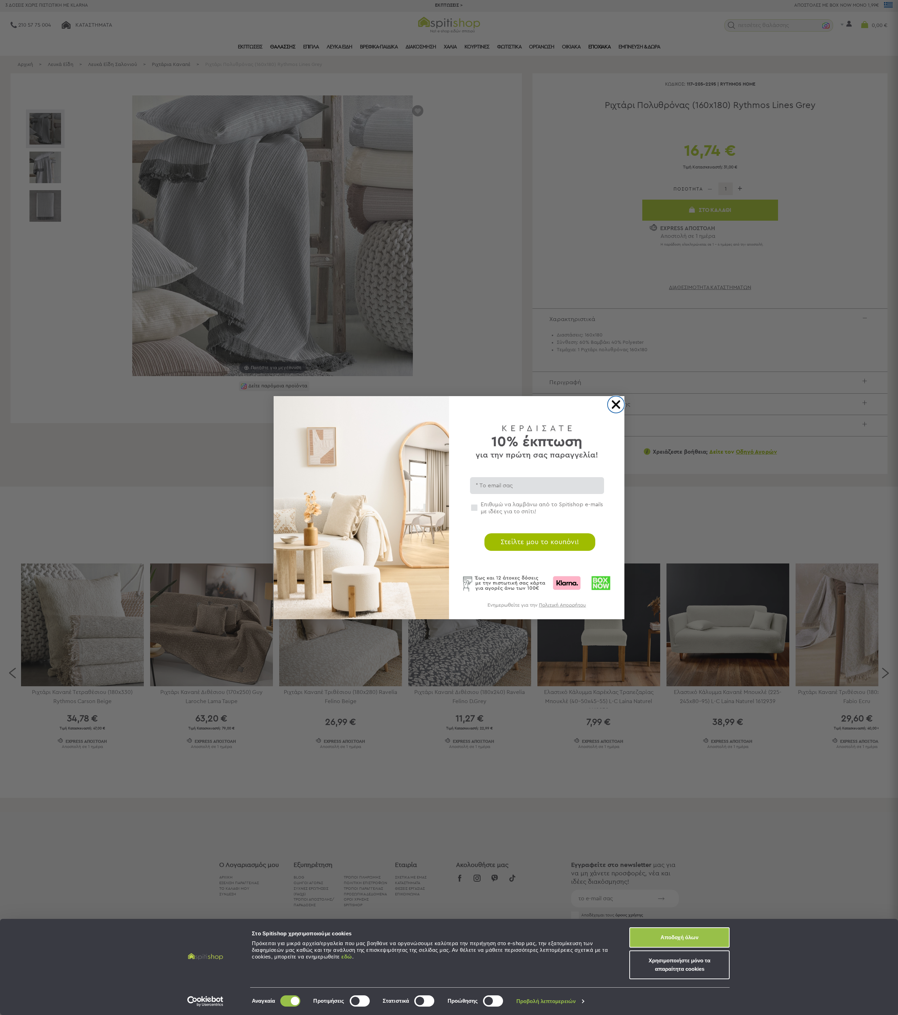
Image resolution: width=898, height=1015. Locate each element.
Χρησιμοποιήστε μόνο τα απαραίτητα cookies (679, 964)
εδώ (346, 957)
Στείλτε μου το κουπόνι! (540, 542)
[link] (536, 608)
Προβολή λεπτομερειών (546, 1001)
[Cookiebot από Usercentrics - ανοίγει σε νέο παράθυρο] (205, 1001)
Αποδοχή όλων (679, 937)
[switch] (360, 1001)
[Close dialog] (616, 404)
